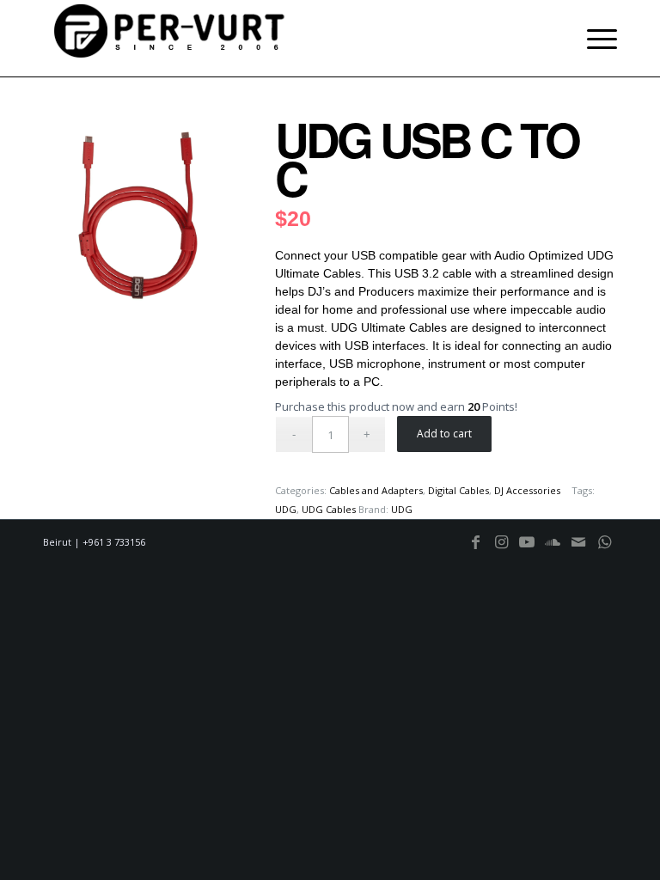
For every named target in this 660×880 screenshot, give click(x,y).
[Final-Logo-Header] (172, 38)
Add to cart (444, 433)
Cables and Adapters (376, 490)
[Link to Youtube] (527, 550)
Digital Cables (458, 490)
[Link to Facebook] (475, 550)
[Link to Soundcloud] (552, 550)
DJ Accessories (527, 490)
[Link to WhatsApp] (604, 550)
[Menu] (597, 38)
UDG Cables (329, 509)
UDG (285, 509)
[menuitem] (597, 38)
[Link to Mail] (578, 550)
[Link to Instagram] (501, 550)
